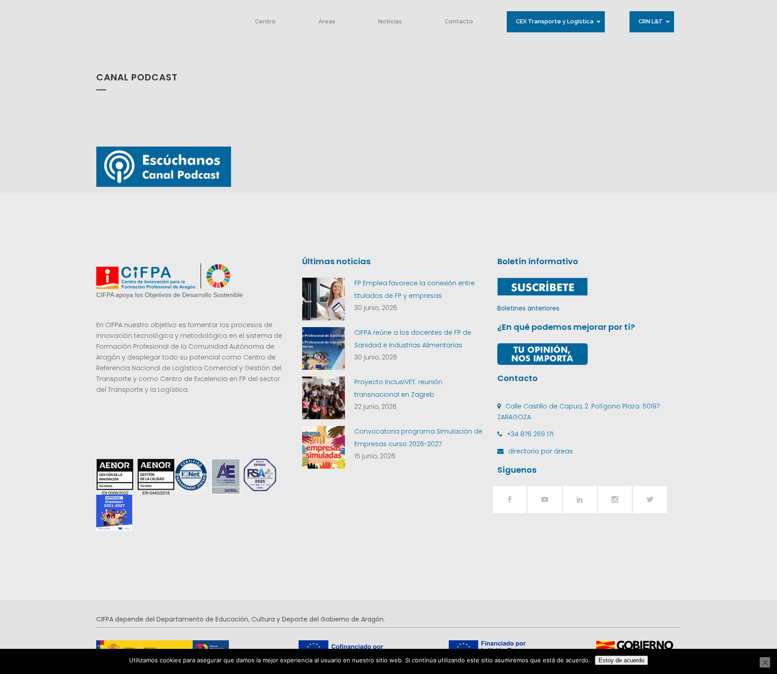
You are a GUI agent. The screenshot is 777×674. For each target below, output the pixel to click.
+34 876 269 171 (530, 434)
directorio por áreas (540, 451)
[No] (764, 662)
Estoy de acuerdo (621, 660)
